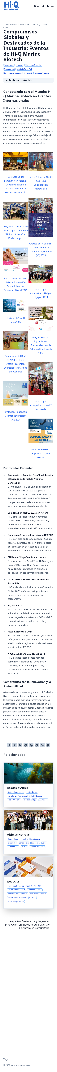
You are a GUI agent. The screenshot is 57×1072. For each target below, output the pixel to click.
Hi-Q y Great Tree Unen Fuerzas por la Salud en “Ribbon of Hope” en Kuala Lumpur (15, 232)
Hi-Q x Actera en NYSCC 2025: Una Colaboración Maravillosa (41, 182)
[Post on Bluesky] (20, 745)
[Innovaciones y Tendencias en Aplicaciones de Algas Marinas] (28, 785)
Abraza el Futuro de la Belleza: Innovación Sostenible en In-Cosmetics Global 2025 (15, 284)
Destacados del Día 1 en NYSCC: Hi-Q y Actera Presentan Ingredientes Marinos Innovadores (15, 364)
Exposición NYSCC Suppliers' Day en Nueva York (40, 453)
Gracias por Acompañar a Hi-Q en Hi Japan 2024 (41, 293)
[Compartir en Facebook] (37, 745)
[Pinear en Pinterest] (31, 745)
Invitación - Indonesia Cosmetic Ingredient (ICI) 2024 (15, 415)
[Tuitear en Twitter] (14, 745)
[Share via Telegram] (48, 745)
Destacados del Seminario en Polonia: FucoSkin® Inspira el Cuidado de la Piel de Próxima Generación (15, 184)
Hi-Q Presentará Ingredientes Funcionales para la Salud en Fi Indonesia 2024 (41, 345)
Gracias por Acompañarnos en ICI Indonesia (40, 405)
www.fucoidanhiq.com (21, 1065)
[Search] (43, 6)
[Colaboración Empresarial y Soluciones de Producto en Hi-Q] (28, 882)
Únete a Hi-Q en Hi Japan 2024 (15, 320)
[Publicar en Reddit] (26, 745)
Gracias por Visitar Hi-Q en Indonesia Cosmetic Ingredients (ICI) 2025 (40, 249)
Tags (5, 1059)
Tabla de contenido (20, 80)
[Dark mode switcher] (48, 6)
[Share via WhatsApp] (42, 745)
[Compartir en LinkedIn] (9, 745)
